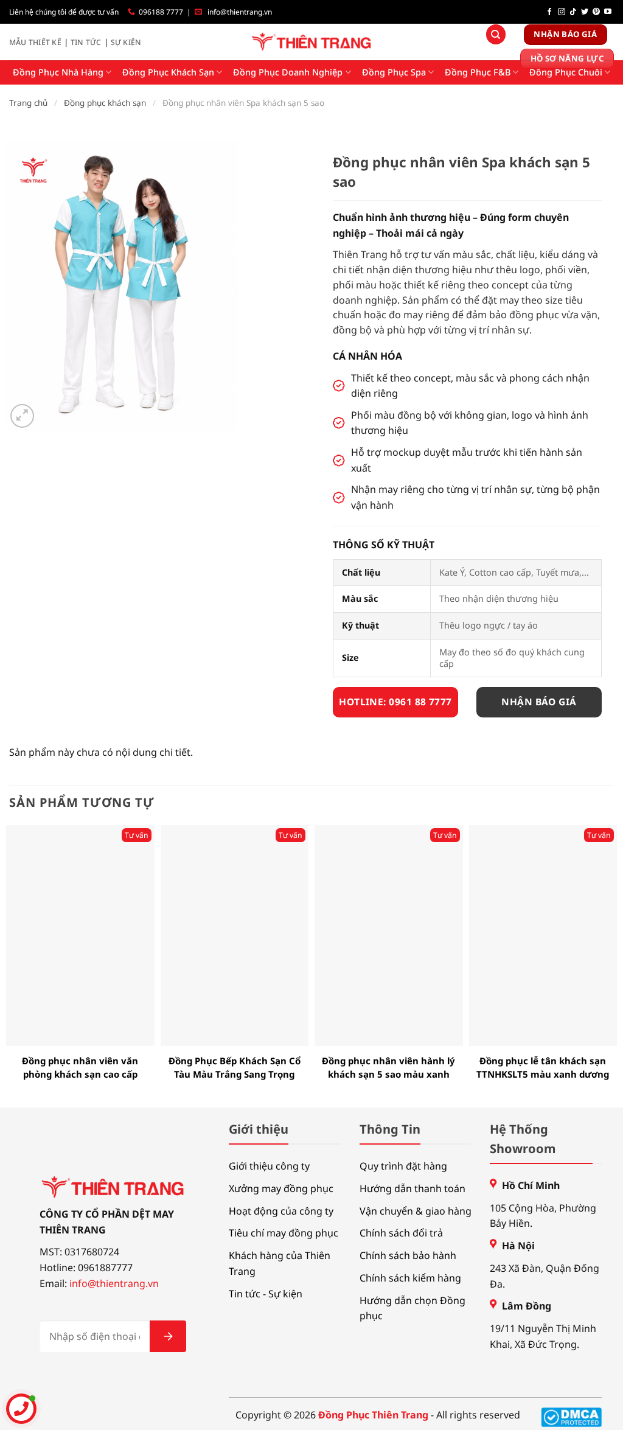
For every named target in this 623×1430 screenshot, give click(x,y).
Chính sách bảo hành (408, 1255)
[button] (22, 416)
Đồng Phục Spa (394, 72)
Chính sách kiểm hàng (410, 1278)
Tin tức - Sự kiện (265, 1293)
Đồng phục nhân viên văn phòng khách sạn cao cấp (80, 1068)
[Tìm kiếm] (496, 34)
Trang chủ (28, 102)
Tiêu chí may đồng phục (283, 1233)
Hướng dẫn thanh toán (412, 1188)
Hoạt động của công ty (281, 1211)
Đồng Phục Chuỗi (565, 72)
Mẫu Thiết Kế (35, 42)
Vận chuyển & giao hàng (416, 1211)
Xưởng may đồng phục (281, 1188)
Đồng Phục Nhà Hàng (58, 72)
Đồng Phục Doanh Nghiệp (288, 72)
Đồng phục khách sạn (105, 102)
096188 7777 (161, 12)
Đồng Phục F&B (477, 72)
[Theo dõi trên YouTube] (607, 12)
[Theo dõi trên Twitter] (584, 12)
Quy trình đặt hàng (403, 1166)
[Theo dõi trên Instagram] (561, 12)
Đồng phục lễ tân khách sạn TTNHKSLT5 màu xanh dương (542, 1068)
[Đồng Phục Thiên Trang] (312, 42)
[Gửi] (168, 1336)
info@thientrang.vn (239, 12)
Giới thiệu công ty (269, 1166)
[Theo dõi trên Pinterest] (596, 12)
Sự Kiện (126, 42)
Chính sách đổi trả (401, 1233)
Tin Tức (86, 42)
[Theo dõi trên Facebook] (549, 12)
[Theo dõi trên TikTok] (573, 12)
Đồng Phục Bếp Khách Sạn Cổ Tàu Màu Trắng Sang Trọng (235, 1068)
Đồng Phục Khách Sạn (168, 72)
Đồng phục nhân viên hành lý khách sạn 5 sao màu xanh (388, 1068)
